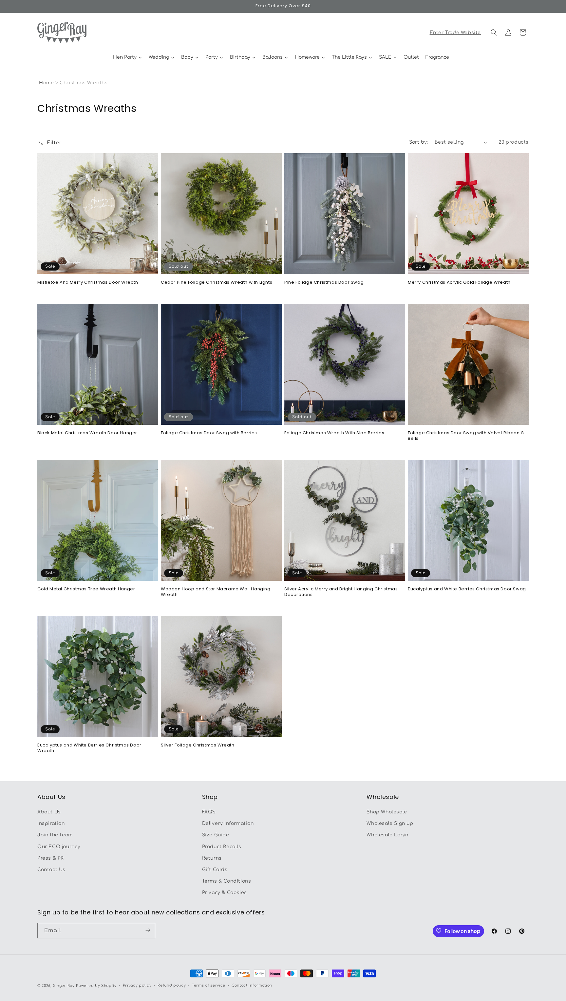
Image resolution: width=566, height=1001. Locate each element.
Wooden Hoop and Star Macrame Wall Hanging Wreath (216, 592)
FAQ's (209, 811)
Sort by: (418, 142)
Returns (212, 858)
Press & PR (50, 858)
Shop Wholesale (387, 811)
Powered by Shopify (96, 986)
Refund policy (172, 985)
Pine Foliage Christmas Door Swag (324, 282)
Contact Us (51, 869)
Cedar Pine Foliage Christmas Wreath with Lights (216, 282)
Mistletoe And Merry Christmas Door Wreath (87, 282)
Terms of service (208, 985)
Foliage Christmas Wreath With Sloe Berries (334, 433)
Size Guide (215, 835)
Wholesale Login (387, 835)
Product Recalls (221, 846)
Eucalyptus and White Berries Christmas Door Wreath (89, 748)
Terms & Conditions (226, 881)
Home (46, 82)
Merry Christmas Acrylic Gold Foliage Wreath (459, 282)
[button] (494, 32)
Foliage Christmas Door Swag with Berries (209, 433)
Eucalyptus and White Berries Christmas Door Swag (467, 589)
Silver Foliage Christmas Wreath (198, 745)
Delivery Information (228, 823)
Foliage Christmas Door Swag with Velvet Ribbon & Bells (466, 435)
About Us (49, 811)
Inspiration (51, 823)
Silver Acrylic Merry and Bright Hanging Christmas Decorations (341, 592)
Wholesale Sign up (390, 823)
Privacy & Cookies (224, 892)
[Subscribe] (148, 930)
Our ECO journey (59, 846)
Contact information (252, 985)
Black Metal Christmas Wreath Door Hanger (87, 433)
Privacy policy (137, 985)
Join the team (55, 835)
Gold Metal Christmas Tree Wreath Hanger (86, 589)
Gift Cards (215, 869)
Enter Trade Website (455, 32)
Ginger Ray (64, 986)
